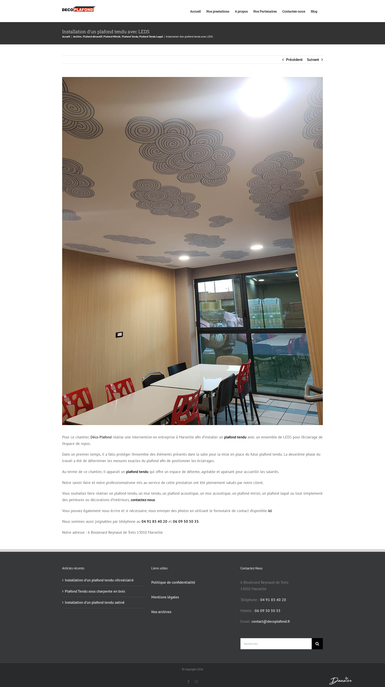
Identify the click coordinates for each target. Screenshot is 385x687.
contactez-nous (143, 499)
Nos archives (161, 611)
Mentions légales (165, 597)
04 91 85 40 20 (154, 521)
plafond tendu (235, 437)
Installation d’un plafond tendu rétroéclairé (99, 580)
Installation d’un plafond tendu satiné (95, 602)
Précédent (294, 59)
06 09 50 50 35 (186, 521)
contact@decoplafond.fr (271, 621)
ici (270, 510)
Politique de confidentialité (173, 582)
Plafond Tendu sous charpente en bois (95, 591)
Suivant (313, 59)
